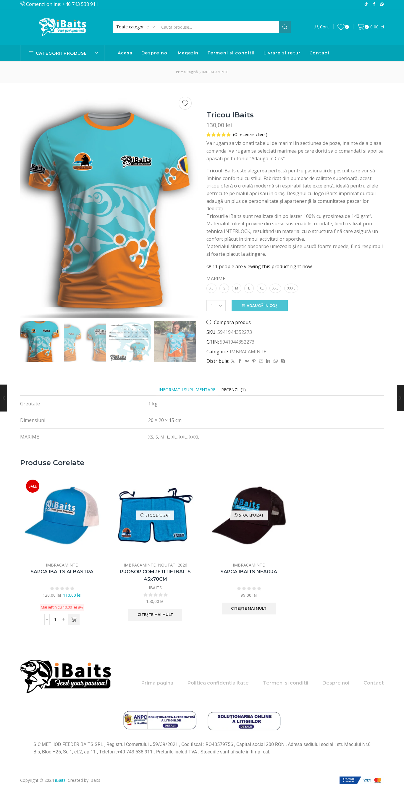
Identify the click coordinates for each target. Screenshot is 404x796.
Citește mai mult (155, 614)
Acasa (125, 53)
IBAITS (155, 587)
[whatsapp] (275, 361)
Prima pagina (157, 683)
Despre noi (155, 53)
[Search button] (285, 27)
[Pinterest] (254, 361)
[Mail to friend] (260, 361)
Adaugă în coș (262, 305)
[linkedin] (268, 361)
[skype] (282, 361)
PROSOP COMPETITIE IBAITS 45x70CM (155, 575)
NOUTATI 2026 (172, 565)
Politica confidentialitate (218, 683)
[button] (74, 619)
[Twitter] (232, 361)
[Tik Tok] (366, 4)
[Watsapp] (382, 4)
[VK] (247, 361)
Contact (319, 53)
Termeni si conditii (231, 53)
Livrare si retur (282, 53)
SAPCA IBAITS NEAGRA (248, 572)
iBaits (60, 780)
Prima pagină (187, 72)
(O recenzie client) (250, 134)
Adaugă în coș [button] (92, 518)
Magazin (188, 53)
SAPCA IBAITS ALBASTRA (61, 572)
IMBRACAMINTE (215, 72)
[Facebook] (374, 4)
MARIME (215, 278)
